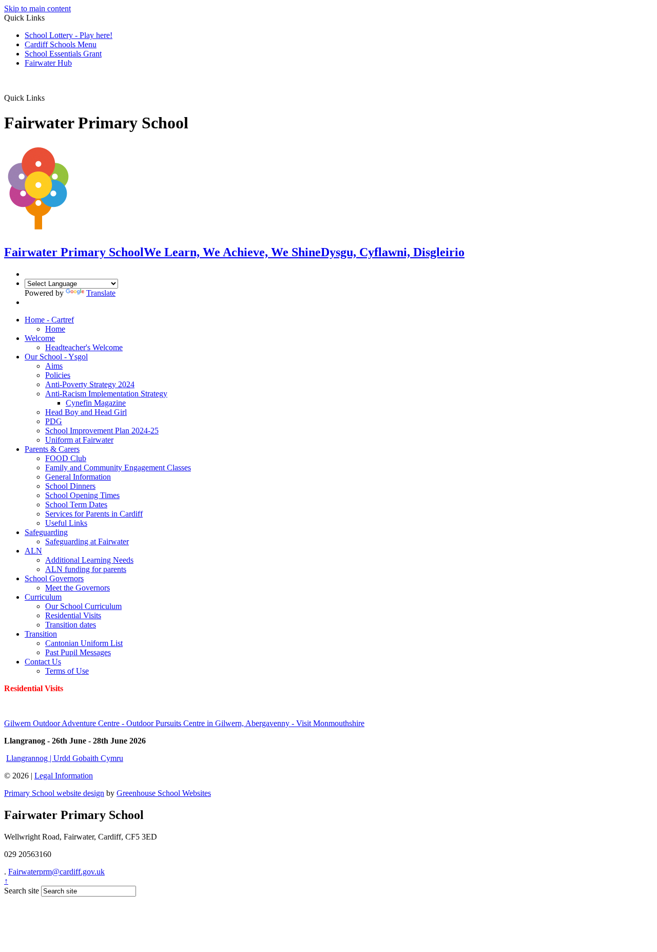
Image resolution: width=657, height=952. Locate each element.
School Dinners (70, 486)
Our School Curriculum (83, 606)
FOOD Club (65, 458)
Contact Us (43, 661)
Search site (21, 890)
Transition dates (70, 624)
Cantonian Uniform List (84, 643)
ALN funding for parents (85, 569)
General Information (78, 476)
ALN (33, 550)
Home (55, 329)
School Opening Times (82, 495)
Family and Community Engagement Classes (118, 467)
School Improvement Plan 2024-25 (102, 430)
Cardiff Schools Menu (60, 44)
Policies (57, 375)
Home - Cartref (49, 319)
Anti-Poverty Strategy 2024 (89, 384)
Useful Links (66, 523)
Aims (54, 365)
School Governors (54, 578)
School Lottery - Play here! (68, 35)
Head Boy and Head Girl (86, 412)
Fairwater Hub (48, 63)
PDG (53, 421)
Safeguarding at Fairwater (87, 541)
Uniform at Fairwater (79, 439)
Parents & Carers (52, 449)
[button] (48, 97)
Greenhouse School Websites (164, 793)
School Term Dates (76, 504)
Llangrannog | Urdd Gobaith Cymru (64, 758)
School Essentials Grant (63, 53)
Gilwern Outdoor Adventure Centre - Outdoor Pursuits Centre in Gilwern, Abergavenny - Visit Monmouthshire (184, 723)
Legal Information (63, 775)
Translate (100, 293)
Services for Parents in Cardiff (94, 513)
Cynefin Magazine (96, 402)
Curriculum (43, 597)
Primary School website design (54, 793)
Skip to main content (37, 8)
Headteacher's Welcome (84, 347)
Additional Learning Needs (89, 560)
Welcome (40, 338)
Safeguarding (46, 532)
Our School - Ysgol (56, 356)
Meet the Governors (77, 587)
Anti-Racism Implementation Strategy (106, 393)
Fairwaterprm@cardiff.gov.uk (56, 871)
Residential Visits (73, 615)
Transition (41, 634)
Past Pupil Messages (78, 652)
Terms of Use (67, 671)
